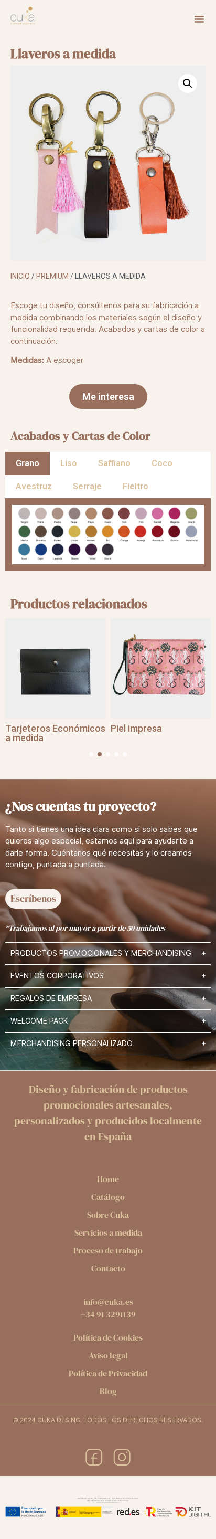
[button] (187, 83)
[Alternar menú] (199, 19)
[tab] (27, 463)
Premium (52, 276)
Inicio (20, 276)
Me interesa (108, 396)
